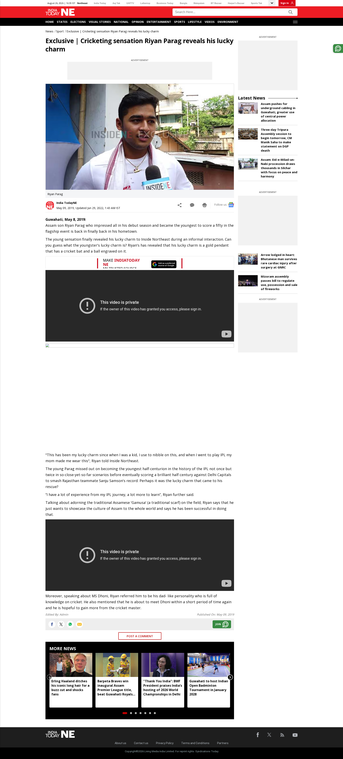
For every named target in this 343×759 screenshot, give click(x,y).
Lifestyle (195, 22)
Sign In (284, 3)
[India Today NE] (60, 12)
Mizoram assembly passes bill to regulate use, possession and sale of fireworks (279, 282)
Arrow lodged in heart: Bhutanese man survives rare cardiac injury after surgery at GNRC (279, 261)
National (121, 22)
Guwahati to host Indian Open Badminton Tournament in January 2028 (208, 687)
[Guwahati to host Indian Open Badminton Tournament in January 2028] (208, 665)
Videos (210, 22)
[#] (70, 624)
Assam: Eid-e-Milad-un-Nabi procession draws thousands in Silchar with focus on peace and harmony (279, 168)
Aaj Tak (116, 3)
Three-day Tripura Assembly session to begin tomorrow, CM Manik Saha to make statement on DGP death (276, 140)
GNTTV (130, 3)
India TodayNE (66, 203)
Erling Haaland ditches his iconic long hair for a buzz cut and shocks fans (70, 687)
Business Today (165, 3)
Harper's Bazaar (236, 3)
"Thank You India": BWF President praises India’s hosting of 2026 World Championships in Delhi (162, 687)
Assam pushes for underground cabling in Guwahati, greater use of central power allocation (278, 112)
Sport (60, 31)
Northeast (82, 3)
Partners (222, 743)
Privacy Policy (164, 743)
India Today (100, 3)
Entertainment (159, 22)
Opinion (138, 22)
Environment (228, 22)
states (62, 22)
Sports (179, 22)
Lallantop (145, 3)
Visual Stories (100, 22)
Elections (78, 22)
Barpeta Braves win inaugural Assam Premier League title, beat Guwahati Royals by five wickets (115, 687)
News (49, 31)
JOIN (218, 624)
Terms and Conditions (195, 743)
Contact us (141, 743)
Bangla (183, 3)
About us (120, 743)
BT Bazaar (216, 3)
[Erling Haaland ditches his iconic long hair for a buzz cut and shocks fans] (70, 665)
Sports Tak (256, 3)
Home (49, 22)
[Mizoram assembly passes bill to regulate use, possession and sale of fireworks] (248, 280)
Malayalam (199, 3)
